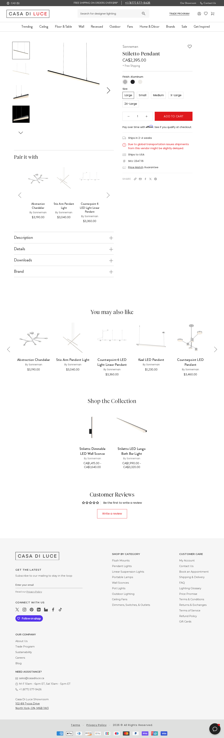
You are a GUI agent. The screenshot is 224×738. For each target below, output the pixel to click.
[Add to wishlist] (189, 46)
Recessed (97, 26)
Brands (170, 26)
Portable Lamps (122, 577)
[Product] (92, 427)
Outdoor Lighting (123, 594)
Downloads (23, 260)
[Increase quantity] (147, 116)
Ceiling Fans (119, 599)
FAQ (182, 582)
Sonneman (130, 46)
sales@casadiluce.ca (31, 678)
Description (23, 237)
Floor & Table (63, 26)
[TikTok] (60, 609)
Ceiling (43, 26)
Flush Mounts (121, 560)
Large (128, 95)
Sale (184, 26)
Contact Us (210, 3)
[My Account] (199, 14)
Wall (81, 26)
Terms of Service (189, 610)
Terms (75, 725)
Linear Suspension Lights (128, 571)
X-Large (175, 95)
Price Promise (188, 594)
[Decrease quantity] (129, 116)
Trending (27, 26)
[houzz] (46, 609)
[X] (150, 179)
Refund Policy (188, 616)
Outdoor (115, 26)
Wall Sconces (120, 582)
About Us (21, 641)
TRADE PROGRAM (179, 13)
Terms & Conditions (191, 599)
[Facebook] (145, 179)
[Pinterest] (155, 179)
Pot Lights (118, 588)
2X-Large (130, 104)
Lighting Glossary (190, 588)
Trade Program (25, 646)
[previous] (41, 90)
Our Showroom (188, 3)
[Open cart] (213, 13)
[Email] (140, 179)
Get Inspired (202, 26)
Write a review (112, 514)
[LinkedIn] (39, 609)
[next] (108, 90)
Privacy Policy (34, 591)
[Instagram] (24, 609)
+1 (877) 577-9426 (137, 3)
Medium (158, 95)
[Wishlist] (206, 14)
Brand (19, 271)
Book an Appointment (194, 571)
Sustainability (23, 652)
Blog (18, 663)
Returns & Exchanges (192, 605)
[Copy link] (135, 179)
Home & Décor (149, 26)
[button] (21, 132)
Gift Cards (185, 621)
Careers (20, 657)
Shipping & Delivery (192, 577)
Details (19, 249)
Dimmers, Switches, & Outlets (131, 605)
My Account (187, 560)
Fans (130, 26)
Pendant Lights (122, 566)
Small (142, 95)
